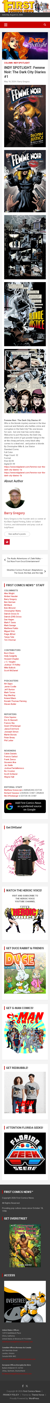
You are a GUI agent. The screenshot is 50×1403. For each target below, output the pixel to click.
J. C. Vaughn (10, 662)
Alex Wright (9, 593)
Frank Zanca (10, 759)
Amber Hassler (11, 596)
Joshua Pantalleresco (14, 768)
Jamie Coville (10, 686)
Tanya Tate (9, 637)
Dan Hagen (9, 619)
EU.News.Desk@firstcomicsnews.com (17, 1374)
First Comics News (32, 1391)
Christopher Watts (12, 611)
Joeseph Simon (11, 732)
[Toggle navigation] (5, 25)
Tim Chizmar (10, 640)
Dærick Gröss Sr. (11, 614)
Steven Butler (10, 704)
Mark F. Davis (10, 622)
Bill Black (8, 605)
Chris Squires (10, 717)
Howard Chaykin (11, 659)
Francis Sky (9, 723)
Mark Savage (10, 625)
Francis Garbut (11, 756)
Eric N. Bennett (11, 720)
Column (8, 63)
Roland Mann (10, 698)
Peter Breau (9, 737)
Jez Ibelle (8, 765)
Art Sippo (8, 683)
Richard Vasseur (11, 793)
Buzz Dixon (9, 653)
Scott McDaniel (11, 670)
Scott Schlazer (11, 774)
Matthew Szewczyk (13, 790)
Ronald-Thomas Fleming (15, 701)
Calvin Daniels (10, 753)
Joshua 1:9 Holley (12, 664)
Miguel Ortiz (9, 631)
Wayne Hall (9, 777)
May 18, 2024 (10, 81)
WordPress (34, 1398)
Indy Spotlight (22, 63)
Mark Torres (9, 692)
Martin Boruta (10, 734)
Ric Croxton (9, 771)
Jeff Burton (9, 689)
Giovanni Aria (10, 762)
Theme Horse (38, 1395)
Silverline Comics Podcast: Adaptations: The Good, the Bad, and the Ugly (25, 571)
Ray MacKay (9, 695)
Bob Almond (9, 608)
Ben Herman (9, 602)
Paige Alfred (9, 634)
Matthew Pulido (11, 628)
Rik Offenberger (11, 796)
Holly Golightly (10, 656)
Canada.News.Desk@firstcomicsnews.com (19, 1359)
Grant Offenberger (12, 726)
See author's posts (17, 534)
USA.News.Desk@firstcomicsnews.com (17, 1342)
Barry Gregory (24, 81)
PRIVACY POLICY (11, 1395)
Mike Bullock (9, 667)
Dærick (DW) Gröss (13, 616)
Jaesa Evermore (11, 729)
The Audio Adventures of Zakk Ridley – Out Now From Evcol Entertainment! (24, 560)
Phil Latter (8, 740)
